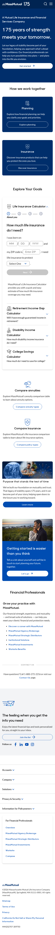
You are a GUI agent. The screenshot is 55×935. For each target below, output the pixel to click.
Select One (15, 263)
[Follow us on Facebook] (15, 744)
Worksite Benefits (17, 648)
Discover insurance (27, 167)
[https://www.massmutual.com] (16, 4)
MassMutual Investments (21, 644)
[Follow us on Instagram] (32, 744)
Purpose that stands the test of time (26, 481)
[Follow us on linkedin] (21, 744)
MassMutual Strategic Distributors (25, 635)
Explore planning (27, 124)
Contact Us (24, 677)
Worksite (10, 850)
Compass (10, 855)
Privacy (6, 912)
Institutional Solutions (19, 639)
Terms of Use (8, 906)
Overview (10, 827)
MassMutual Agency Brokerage (24, 630)
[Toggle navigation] (51, 4)
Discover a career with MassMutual (26, 626)
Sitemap (6, 900)
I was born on (14, 237)
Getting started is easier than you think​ (26, 550)
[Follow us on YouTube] (26, 744)
